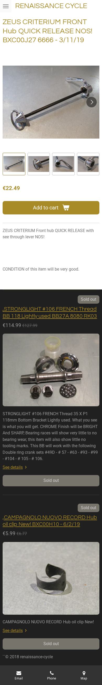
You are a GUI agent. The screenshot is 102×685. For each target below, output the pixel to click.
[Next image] (91, 102)
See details (13, 467)
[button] (14, 164)
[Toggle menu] (6, 6)
